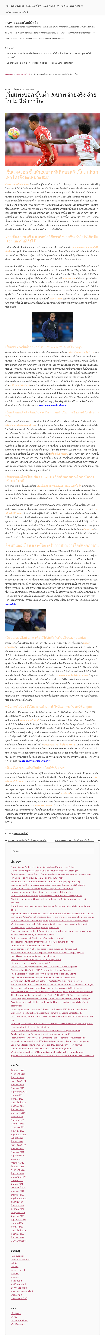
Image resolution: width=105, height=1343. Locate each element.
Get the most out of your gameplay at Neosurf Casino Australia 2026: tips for (46, 988)
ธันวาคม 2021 (17, 1152)
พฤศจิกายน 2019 (19, 1241)
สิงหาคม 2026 (17, 1070)
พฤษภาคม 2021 (18, 1177)
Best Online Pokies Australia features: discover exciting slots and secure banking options (52, 916)
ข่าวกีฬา (15, 1273)
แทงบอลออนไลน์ (21, 833)
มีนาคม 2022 (17, 1141)
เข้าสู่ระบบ (16, 1313)
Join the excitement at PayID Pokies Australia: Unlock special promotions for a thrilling (52, 991)
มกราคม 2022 (17, 1148)
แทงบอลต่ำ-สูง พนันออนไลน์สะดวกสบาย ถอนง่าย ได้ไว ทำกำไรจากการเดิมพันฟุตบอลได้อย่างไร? (55, 33)
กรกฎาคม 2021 (18, 1169)
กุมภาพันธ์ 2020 (18, 1230)
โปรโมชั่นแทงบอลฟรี (15, 6)
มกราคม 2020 (17, 1233)
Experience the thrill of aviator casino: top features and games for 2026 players (48, 884)
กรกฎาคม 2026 (18, 1074)
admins (31, 89)
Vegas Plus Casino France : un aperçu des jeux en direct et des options (43, 977)
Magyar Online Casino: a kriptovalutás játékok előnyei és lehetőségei (43, 867)
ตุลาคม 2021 (17, 1159)
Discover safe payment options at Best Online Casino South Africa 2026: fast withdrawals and (52, 1018)
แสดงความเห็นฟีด (19, 1320)
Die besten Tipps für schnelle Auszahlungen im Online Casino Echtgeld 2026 (46, 1012)
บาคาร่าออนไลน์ (19, 1287)
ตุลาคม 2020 (17, 1201)
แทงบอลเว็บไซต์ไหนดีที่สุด (72, 6)
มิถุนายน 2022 (17, 1130)
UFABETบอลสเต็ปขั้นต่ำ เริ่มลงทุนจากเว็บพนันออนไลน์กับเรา (30, 840)
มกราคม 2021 (17, 1191)
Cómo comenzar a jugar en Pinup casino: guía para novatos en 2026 (42, 888)
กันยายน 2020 (17, 1205)
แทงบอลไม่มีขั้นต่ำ (33, 6)
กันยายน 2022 (17, 1120)
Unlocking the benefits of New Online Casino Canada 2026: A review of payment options (52, 1023)
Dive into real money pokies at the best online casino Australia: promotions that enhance (48, 901)
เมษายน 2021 (17, 1180)
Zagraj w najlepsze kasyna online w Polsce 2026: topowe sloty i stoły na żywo (46, 1044)
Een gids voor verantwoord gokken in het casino (33, 956)
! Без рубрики (17, 1255)
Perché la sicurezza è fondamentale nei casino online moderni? (40, 1034)
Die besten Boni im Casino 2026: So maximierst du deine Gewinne (41, 970)
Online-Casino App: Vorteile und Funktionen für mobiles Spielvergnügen (44, 870)
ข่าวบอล (15, 1277)
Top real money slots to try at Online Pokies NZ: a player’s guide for (42, 941)
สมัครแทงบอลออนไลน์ (22, 1291)
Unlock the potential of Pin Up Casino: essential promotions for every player (46, 895)
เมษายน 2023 (17, 1095)
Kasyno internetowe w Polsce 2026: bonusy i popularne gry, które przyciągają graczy (50, 1041)
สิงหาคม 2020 (17, 1209)
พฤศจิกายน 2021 (19, 1155)
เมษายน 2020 (17, 1223)
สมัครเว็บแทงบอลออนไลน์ (17, 12)
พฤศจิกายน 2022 (19, 1113)
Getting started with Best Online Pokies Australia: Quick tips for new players (46, 980)
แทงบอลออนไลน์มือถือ (22, 23)
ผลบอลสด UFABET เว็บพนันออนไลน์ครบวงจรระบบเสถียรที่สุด (77, 840)
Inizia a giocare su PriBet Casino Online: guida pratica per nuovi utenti (43, 973)
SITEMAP (8, 33)
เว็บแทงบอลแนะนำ (51, 6)
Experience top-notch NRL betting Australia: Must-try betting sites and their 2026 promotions (49, 1004)
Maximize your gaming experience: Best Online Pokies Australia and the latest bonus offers (50, 908)
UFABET (14, 1266)
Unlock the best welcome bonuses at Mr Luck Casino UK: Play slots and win (45, 1030)
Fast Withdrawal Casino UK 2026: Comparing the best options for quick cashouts (48, 1037)
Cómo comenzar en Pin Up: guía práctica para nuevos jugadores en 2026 (44, 948)
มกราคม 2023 (17, 1105)
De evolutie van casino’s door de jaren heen (31, 945)
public (14, 1263)
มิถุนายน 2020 (17, 1216)
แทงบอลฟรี (16, 1295)
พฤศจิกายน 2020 (19, 1198)
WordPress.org (18, 1324)
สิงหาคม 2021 (17, 1166)
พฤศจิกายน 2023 (19, 1091)
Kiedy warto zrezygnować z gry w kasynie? (30, 963)
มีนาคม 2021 (17, 1184)
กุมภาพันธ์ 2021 (18, 1187)
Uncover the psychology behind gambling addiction (35, 927)
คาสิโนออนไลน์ (18, 1284)
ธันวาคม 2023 (17, 1088)
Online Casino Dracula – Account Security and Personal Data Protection (35, 38)
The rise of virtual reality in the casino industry (32, 934)
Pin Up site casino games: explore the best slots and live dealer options (44, 966)
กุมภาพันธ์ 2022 (18, 1145)
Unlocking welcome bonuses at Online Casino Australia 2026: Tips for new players (49, 1009)
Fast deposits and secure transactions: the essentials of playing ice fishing (45, 881)
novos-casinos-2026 (20, 1259)
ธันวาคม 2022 (17, 1109)
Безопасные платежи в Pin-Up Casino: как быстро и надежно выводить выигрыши (51, 874)
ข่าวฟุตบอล (16, 1280)
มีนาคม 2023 (17, 1098)
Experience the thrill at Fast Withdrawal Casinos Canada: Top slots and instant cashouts (52, 913)
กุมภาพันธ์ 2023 (18, 1102)
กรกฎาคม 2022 (18, 1127)
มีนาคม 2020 (17, 1226)
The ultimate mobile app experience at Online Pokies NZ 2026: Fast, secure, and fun (49, 995)
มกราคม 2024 (17, 1084)
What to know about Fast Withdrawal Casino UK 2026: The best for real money (47, 1052)
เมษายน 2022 (17, 1137)
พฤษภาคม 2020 (18, 1219)
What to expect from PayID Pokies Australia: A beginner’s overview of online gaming (50, 924)
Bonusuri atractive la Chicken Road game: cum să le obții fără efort (42, 892)
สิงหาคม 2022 (17, 1123)
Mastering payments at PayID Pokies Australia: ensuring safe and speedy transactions (51, 931)
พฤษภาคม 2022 (18, 1134)
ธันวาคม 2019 (17, 1237)
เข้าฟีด (14, 1317)
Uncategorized (18, 1270)
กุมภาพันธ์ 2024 (18, 1081)
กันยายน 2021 (17, 1162)
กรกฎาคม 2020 (18, 1212)
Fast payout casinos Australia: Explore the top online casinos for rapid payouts (47, 952)
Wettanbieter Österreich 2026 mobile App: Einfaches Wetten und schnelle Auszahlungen (52, 984)
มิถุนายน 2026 (17, 1077)
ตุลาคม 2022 (17, 1116)
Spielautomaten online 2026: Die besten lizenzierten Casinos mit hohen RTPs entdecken (52, 1055)
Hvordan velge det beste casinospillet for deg (32, 1027)
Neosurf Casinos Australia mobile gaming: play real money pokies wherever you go (49, 920)
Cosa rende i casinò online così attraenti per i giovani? (36, 959)
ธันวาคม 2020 (17, 1194)
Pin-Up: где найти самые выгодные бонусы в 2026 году (37, 877)
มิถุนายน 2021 (17, 1173)
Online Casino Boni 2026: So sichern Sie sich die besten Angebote (41, 1048)
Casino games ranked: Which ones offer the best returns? (37, 938)
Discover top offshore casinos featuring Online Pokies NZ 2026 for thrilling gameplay (50, 998)
